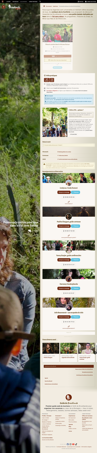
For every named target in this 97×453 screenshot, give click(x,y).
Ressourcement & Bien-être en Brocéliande (84, 369)
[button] (40, 1)
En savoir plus (74, 134)
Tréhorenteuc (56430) (63, 155)
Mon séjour (15, 1)
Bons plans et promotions (87, 372)
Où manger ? (45, 420)
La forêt (8, 1)
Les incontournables (47, 437)
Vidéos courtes (72, 428)
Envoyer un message (64, 192)
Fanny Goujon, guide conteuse (85, 358)
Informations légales (86, 446)
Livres (70, 431)
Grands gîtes (58, 423)
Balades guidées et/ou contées (65, 152)
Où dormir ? (58, 415)
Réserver (76, 192)
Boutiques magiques (47, 434)
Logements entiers (60, 421)
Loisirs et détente (46, 424)
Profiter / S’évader (46, 415)
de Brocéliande (48, 439)
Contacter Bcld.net (61, 446)
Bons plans (71, 420)
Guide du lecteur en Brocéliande (51, 384)
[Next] (95, 352)
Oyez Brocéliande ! (48, 381)
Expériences (72, 415)
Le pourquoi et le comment (73, 446)
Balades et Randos (46, 422)
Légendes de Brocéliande (68, 357)
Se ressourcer (72, 417)
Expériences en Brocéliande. (50, 366)
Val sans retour (58, 16)
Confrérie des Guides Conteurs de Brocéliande (68, 159)
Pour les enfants (73, 422)
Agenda (46, 378)
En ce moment (23, 1)
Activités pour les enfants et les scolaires (84, 375)
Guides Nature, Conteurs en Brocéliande (45, 427)
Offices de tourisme (87, 415)
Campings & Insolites (60, 425)
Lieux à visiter (45, 417)
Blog (70, 426)
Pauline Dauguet (48, 357)
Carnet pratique (33, 1)
